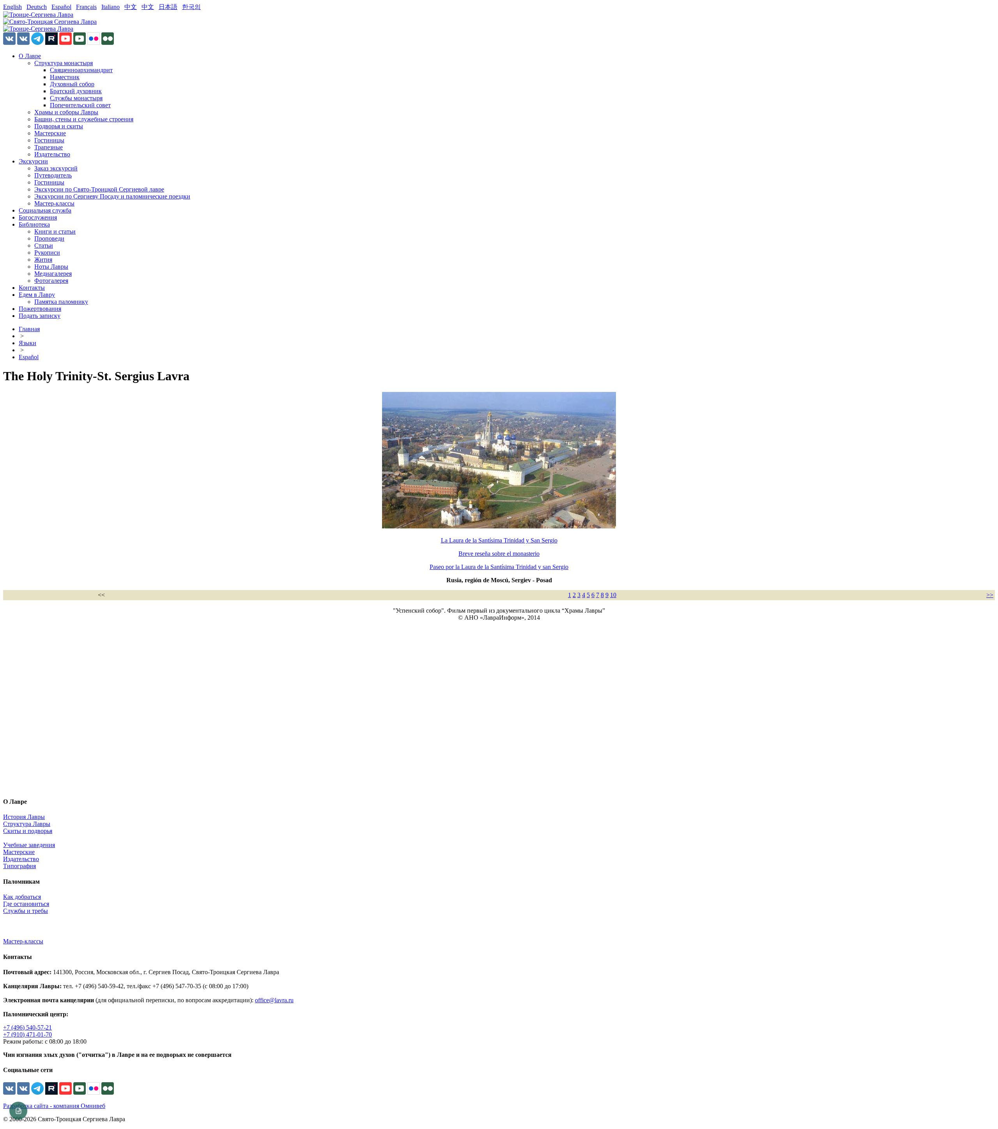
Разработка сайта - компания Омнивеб (54, 1105)
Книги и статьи (55, 231)
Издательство (52, 154)
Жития (43, 259)
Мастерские (50, 133)
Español (61, 7)
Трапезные (48, 147)
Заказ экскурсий (56, 168)
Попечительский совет (80, 105)
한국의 (191, 7)
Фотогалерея (51, 280)
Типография (19, 866)
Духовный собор (72, 84)
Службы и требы (25, 910)
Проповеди (49, 238)
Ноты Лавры (51, 266)
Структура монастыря (63, 63)
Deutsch (37, 7)
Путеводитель (53, 175)
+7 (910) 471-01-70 (27, 1034)
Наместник (65, 77)
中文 (130, 7)
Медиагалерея (53, 273)
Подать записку (39, 315)
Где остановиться (26, 903)
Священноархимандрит (81, 70)
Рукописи (47, 252)
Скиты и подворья (27, 831)
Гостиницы (49, 140)
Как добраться (22, 896)
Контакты (32, 287)
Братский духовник (76, 91)
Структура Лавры (26, 824)
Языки (27, 343)
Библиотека (34, 224)
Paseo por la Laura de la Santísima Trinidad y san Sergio (499, 567)
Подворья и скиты (58, 126)
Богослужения (38, 217)
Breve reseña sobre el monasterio (499, 553)
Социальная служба (45, 210)
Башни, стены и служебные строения (83, 119)
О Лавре (30, 56)
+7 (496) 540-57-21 (27, 1027)
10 (613, 595)
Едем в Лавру (37, 294)
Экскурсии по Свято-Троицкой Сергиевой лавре (99, 189)
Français (86, 7)
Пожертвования (40, 308)
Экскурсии (33, 161)
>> (989, 595)
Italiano (110, 7)
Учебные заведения (29, 845)
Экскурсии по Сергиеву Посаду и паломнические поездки (112, 196)
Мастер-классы (54, 203)
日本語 (168, 7)
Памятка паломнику (61, 301)
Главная (29, 329)
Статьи (43, 245)
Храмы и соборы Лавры (66, 112)
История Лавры (24, 817)
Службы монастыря (76, 98)
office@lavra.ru (274, 1000)
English (12, 7)
